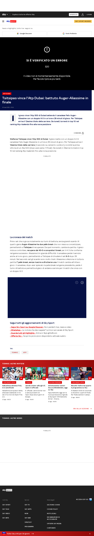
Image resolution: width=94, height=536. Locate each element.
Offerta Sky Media (54, 523)
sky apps (28, 509)
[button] (82, 282)
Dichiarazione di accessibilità (53, 518)
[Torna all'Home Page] (11, 21)
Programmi (29, 526)
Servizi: (27, 500)
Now (26, 513)
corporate (51, 528)
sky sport (6, 505)
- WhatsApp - (16, 330)
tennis (15, 352)
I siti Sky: (5, 500)
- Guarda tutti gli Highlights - (23, 333)
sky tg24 (5, 509)
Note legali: (51, 500)
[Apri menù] (3, 21)
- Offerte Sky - (16, 336)
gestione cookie (53, 505)
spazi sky (28, 522)
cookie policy (52, 509)
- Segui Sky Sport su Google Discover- (27, 327)
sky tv (27, 505)
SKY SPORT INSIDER (83, 21)
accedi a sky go (82, 499)
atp (25, 352)
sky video (6, 513)
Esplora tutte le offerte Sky (23, 14)
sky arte (5, 518)
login (89, 14)
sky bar (28, 518)
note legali (51, 513)
